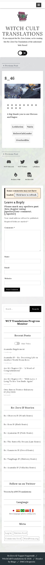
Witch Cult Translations (22, 31)
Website (8, 278)
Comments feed (13, 538)
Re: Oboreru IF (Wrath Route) (18, 416)
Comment (9, 228)
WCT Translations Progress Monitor (22, 322)
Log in (8, 533)
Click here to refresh (26, 195)
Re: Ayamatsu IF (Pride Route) (18, 433)
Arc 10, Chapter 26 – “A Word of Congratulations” (19, 369)
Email (7, 268)
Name (6, 257)
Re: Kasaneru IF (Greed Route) (19, 450)
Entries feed (20, 533)
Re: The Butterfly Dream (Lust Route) (22, 442)
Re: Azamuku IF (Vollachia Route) (20, 467)
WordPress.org (31, 538)
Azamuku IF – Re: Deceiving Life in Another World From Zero (21, 358)
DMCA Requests (27, 561)
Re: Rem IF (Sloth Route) (16, 424)
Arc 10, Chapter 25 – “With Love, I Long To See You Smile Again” (20, 380)
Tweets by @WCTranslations (17, 491)
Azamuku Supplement (14, 349)
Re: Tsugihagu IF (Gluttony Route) (20, 459)
